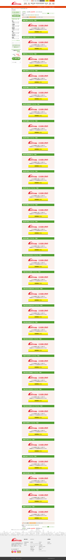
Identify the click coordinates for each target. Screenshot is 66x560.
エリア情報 (32, 550)
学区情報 (40, 549)
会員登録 (47, 0)
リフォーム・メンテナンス (34, 543)
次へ (53, 13)
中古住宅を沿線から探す (23, 8)
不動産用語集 (32, 549)
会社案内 (48, 542)
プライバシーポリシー (19, 558)
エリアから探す (14, 62)
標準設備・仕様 (32, 546)
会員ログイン (52, 0)
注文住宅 (40, 542)
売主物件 (25, 543)
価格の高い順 (37, 525)
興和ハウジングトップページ (15, 8)
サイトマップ (13, 558)
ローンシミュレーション (42, 550)
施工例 (40, 543)
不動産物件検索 (26, 542)
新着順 (29, 525)
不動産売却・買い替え (42, 546)
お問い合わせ (49, 543)
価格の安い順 (32, 525)
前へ (43, 13)
